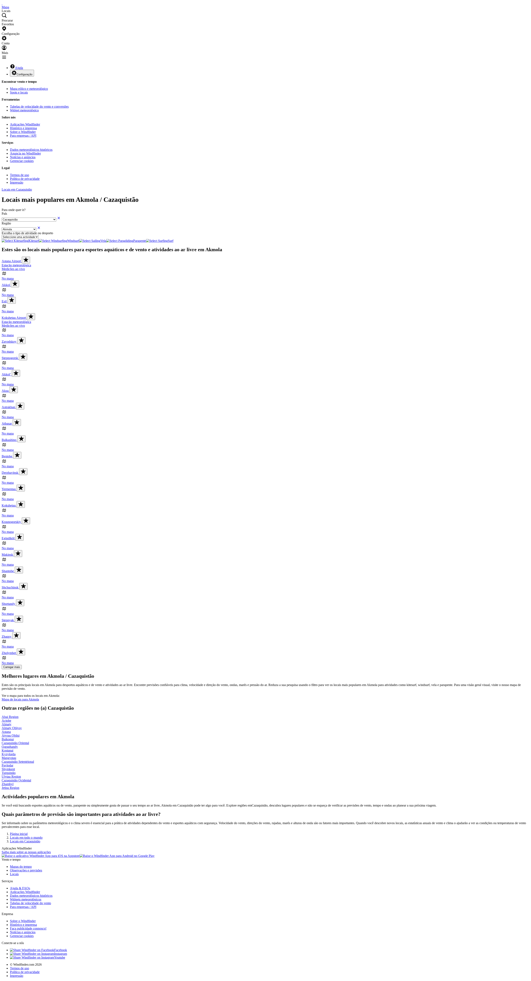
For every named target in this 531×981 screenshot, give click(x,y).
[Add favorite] (26, 260)
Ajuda (19, 67)
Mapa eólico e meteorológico (29, 88)
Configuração (24, 74)
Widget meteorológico (24, 110)
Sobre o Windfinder (23, 132)
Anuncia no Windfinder (25, 153)
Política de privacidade (25, 178)
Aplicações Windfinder (25, 124)
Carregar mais (11, 667)
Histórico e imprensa (23, 128)
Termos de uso (19, 175)
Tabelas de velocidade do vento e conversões (39, 106)
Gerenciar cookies (22, 161)
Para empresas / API (23, 135)
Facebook (60, 950)
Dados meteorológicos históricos (31, 149)
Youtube (59, 957)
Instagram (60, 953)
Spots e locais (19, 92)
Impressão (16, 182)
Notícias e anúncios (22, 157)
